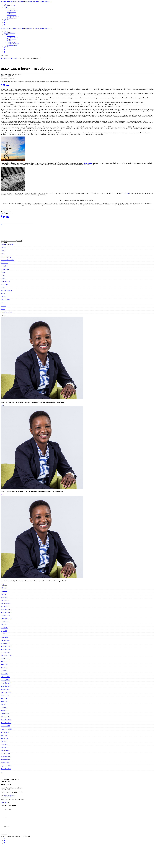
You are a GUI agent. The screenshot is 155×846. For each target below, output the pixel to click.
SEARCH (19, 240)
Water (3, 309)
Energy (9, 13)
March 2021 (4, 710)
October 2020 (5, 726)
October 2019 (5, 763)
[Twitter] (4, 22)
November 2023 (6, 612)
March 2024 (4, 600)
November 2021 (6, 686)
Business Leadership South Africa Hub (13, 1)
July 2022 (4, 661)
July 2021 (4, 698)
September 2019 (6, 766)
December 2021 (6, 683)
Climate (3, 247)
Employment (11, 12)
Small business (12, 18)
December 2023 (6, 609)
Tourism (3, 306)
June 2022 (4, 664)
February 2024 (5, 603)
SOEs (2, 303)
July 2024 (4, 588)
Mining (3, 287)
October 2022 (5, 652)
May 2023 (4, 631)
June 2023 (4, 628)
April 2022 (4, 671)
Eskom (3, 275)
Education (4, 266)
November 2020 (6, 723)
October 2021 (5, 689)
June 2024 (4, 591)
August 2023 (5, 622)
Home (6, 4)
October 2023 (5, 615)
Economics (4, 263)
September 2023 (6, 618)
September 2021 (6, 692)
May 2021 (4, 704)
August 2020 (5, 732)
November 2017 (6, 769)
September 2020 (6, 729)
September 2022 (6, 655)
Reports (6, 19)
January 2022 (5, 680)
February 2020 (5, 750)
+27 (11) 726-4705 (9, 797)
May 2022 (4, 668)
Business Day (88, 163)
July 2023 (4, 625)
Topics (6, 7)
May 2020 (4, 741)
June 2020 (4, 738)
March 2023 (4, 637)
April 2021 (4, 707)
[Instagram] (4, 25)
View (2, 405)
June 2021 (4, 701)
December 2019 (6, 756)
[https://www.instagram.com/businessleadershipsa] (4, 843)
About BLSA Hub (9, 6)
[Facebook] (4, 21)
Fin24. (127, 193)
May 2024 (4, 594)
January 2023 (5, 643)
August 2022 (5, 658)
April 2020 (4, 744)
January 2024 (5, 606)
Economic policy (12, 10)
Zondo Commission (7, 312)
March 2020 (4, 747)
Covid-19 (3, 250)
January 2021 (5, 717)
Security (3, 296)
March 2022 (4, 674)
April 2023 (4, 634)
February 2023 (5, 640)
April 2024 (4, 597)
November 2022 (6, 649)
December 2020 (6, 720)
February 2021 (5, 713)
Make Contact (5, 802)
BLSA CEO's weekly (12, 58)
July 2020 (4, 735)
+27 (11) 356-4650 (9, 795)
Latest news (11, 9)
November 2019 (6, 759)
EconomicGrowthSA (7, 260)
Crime (2, 254)
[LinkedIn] (4, 24)
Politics (3, 293)
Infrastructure (11, 15)
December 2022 (6, 646)
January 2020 (5, 753)
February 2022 (5, 677)
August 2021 (5, 695)
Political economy (13, 16)
